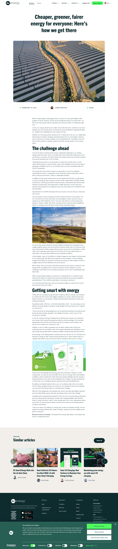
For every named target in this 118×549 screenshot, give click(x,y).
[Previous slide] (13, 461)
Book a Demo (97, 3)
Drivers (39, 3)
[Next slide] (105, 461)
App (43, 504)
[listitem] (23, 467)
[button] (55, 3)
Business (31, 3)
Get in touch (62, 511)
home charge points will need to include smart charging (51, 398)
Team (77, 508)
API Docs (61, 508)
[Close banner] (115, 524)
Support (44, 513)
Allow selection (99, 532)
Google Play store (43, 416)
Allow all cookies (99, 526)
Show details (90, 545)
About (78, 504)
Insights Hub (86, 3)
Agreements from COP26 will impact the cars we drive (49, 192)
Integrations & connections (46, 509)
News (77, 511)
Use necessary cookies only (99, 537)
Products (61, 504)
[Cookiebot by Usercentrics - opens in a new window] (11, 545)
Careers (78, 518)
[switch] (49, 545)
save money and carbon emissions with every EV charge (64, 338)
